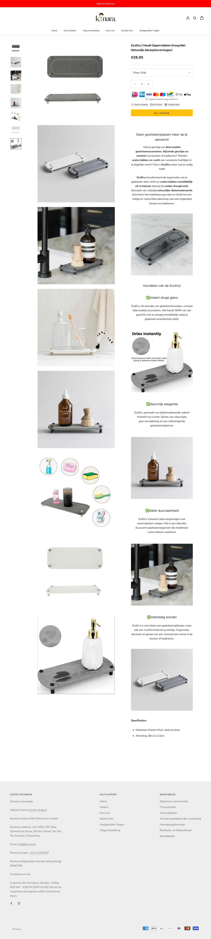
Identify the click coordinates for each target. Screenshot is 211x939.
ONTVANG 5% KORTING (133, 480)
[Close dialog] (156, 433)
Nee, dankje (133, 490)
